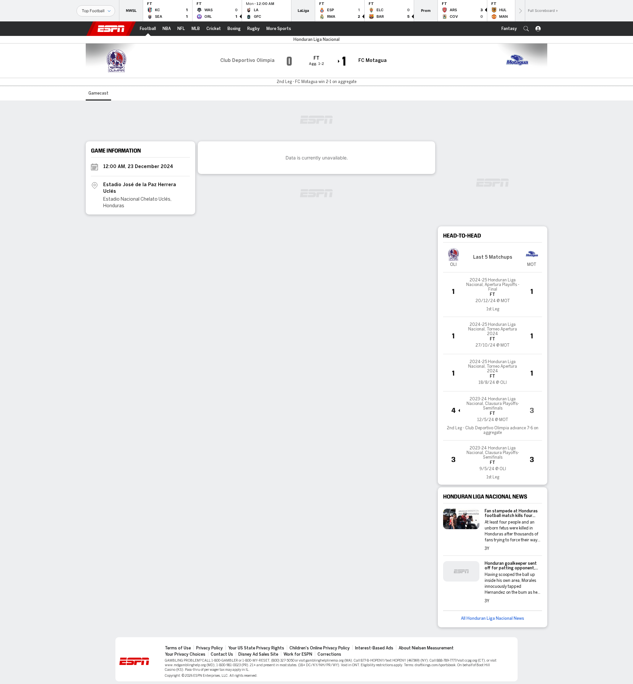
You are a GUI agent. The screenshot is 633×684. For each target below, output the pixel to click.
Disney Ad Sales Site (258, 654)
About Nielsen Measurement (426, 648)
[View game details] (492, 294)
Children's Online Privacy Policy (319, 648)
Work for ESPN (298, 654)
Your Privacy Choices (185, 654)
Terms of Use (178, 648)
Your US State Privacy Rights (256, 648)
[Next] (520, 10)
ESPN (111, 28)
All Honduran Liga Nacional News (492, 618)
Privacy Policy (209, 648)
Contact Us (222, 654)
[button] (526, 28)
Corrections (329, 654)
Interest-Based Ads (374, 648)
